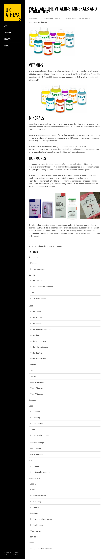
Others (33, 365)
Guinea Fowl (35, 507)
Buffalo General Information (41, 287)
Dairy (31, 371)
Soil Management (37, 269)
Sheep (31, 543)
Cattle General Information (41, 329)
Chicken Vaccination (38, 496)
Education (7, 39)
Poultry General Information (41, 519)
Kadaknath (34, 513)
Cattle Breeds (35, 312)
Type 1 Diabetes (36, 388)
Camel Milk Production (39, 298)
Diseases (32, 400)
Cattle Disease (36, 318)
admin (31, 22)
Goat (31, 460)
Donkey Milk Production (39, 435)
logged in (42, 246)
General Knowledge (36, 443)
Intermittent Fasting (38, 382)
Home (31, 18)
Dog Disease (35, 412)
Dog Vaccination (36, 424)
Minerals (32, 124)
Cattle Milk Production (39, 347)
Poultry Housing (36, 525)
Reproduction (34, 537)
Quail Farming (35, 531)
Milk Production (36, 454)
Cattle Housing (36, 335)
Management (34, 478)
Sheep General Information (41, 549)
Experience (7, 32)
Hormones (33, 164)
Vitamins (32, 71)
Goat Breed (34, 466)
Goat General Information (40, 472)
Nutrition (32, 484)
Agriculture (33, 257)
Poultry (32, 490)
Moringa (33, 263)
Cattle (36, 18)
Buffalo (32, 275)
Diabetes (32, 376)
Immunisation (35, 449)
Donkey (32, 429)
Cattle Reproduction (38, 359)
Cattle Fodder (35, 324)
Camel (31, 293)
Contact (7, 45)
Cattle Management (38, 341)
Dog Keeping (35, 418)
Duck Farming (35, 502)
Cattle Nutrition (47, 18)
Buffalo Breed (36, 281)
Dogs (31, 406)
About (6, 25)
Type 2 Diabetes (36, 394)
